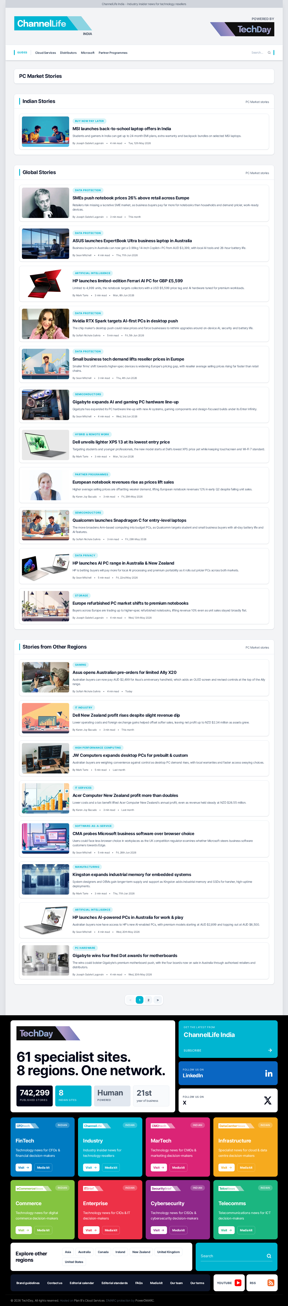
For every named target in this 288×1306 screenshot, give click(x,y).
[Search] (269, 52)
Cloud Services (45, 52)
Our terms (197, 1283)
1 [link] (139, 1000)
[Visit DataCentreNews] (236, 1125)
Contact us (54, 1283)
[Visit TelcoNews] (236, 1188)
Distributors (68, 52)
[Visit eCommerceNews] (34, 1188)
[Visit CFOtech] (34, 1125)
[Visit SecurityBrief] (169, 1188)
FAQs (139, 1283)
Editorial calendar (82, 1283)
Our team (176, 1283)
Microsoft (87, 52)
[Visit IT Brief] (101, 1188)
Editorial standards (115, 1283)
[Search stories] (269, 1256)
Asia (68, 1252)
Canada (103, 1252)
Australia (84, 1252)
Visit (21, 1167)
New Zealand (141, 1252)
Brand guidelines (28, 1283)
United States (74, 1262)
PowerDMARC (144, 1300)
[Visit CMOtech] (169, 1125)
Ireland (120, 1252)
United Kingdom (168, 1252)
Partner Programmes (113, 52)
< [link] (130, 1000)
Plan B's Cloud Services (89, 1300)
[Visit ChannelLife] (101, 1125)
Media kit (43, 1167)
